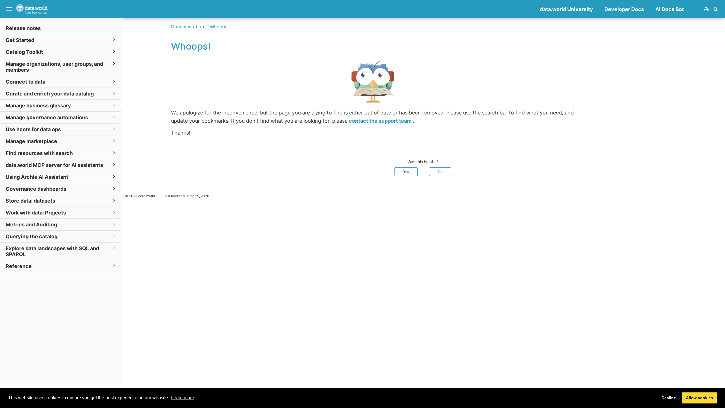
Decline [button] (669, 398)
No (440, 171)
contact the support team (380, 121)
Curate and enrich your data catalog (50, 94)
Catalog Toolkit (24, 52)
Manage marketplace (31, 141)
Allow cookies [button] (699, 398)
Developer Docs (624, 9)
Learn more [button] (182, 397)
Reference (19, 266)
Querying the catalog (31, 236)
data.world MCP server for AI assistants (54, 165)
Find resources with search (39, 153)
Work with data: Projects (36, 213)
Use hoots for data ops (33, 129)
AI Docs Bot (669, 9)
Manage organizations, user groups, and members (54, 67)
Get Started (20, 40)
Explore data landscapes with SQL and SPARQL (52, 251)
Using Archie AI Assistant (37, 177)
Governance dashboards (36, 189)
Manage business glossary (38, 106)
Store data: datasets (30, 201)
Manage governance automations (47, 117)
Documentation (187, 26)
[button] (716, 9)
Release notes (23, 28)
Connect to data (25, 82)
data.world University (566, 9)
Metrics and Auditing (31, 225)
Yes (406, 171)
